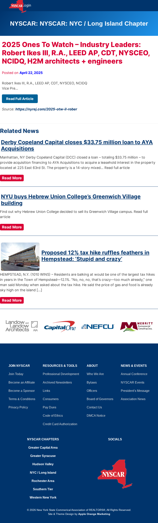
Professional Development (61, 374)
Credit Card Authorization (60, 424)
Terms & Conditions (21, 399)
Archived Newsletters (57, 382)
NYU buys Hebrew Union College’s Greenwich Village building (71, 199)
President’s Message (135, 390)
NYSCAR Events (132, 382)
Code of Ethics (53, 415)
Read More (12, 178)
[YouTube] (115, 447)
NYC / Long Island (43, 472)
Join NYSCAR (19, 365)
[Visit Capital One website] (60, 326)
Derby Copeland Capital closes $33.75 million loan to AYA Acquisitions (77, 145)
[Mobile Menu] (154, 3)
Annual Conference (134, 374)
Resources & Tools (60, 365)
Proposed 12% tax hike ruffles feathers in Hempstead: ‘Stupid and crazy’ (95, 255)
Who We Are (95, 374)
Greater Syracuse (43, 456)
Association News (133, 399)
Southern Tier (43, 489)
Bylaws (92, 382)
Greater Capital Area (43, 447)
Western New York (43, 497)
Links (46, 390)
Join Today (15, 374)
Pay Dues (49, 407)
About (92, 365)
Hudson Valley (43, 464)
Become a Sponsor (21, 390)
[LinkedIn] (117, 447)
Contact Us (94, 407)
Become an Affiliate (21, 382)
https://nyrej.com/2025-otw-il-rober (46, 109)
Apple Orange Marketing (94, 513)
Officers (92, 390)
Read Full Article (20, 99)
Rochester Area (43, 481)
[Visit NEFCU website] (98, 326)
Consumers (51, 399)
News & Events (134, 365)
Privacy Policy (18, 407)
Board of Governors (100, 399)
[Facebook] (113, 447)
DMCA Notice (96, 415)
